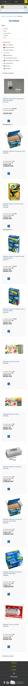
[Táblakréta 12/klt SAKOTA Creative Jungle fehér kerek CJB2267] (14, 86)
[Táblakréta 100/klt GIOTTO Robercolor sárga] (14, 138)
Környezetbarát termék (11, 58)
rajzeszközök (9, 16)
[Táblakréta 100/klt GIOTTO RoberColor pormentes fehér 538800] (14, 559)
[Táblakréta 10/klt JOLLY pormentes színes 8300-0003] (14, 191)
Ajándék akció (8, 55)
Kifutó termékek (9, 50)
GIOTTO (6, 29)
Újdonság (7, 42)
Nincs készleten (9, 45)
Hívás (14, 666)
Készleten (7, 66)
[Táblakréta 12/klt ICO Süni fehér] (14, 612)
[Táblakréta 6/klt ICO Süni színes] (14, 401)
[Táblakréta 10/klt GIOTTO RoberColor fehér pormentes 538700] (14, 244)
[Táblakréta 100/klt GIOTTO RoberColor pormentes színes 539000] (14, 507)
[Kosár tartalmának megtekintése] (25, 7)
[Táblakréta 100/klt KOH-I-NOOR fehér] (14, 454)
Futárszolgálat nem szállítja (12, 60)
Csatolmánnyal (9, 63)
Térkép (14, 663)
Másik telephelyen (9, 47)
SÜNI (5, 38)
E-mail (14, 670)
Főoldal (3, 16)
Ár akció (7, 52)
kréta (15, 16)
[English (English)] (2, 1)
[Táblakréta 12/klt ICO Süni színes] (14, 349)
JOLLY (5, 31)
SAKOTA (6, 35)
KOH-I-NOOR (7, 33)
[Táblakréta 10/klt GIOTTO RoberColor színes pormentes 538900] (14, 296)
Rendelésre (8, 68)
